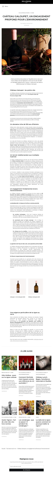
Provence (12, 319)
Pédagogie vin (5, 372)
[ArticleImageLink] (9, 362)
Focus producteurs (24, 12)
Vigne (32, 12)
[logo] (26, 2)
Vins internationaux (24, 374)
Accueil (3, 448)
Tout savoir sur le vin (11, 448)
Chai (15, 417)
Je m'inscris (26, 470)
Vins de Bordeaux (40, 374)
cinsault (22, 178)
